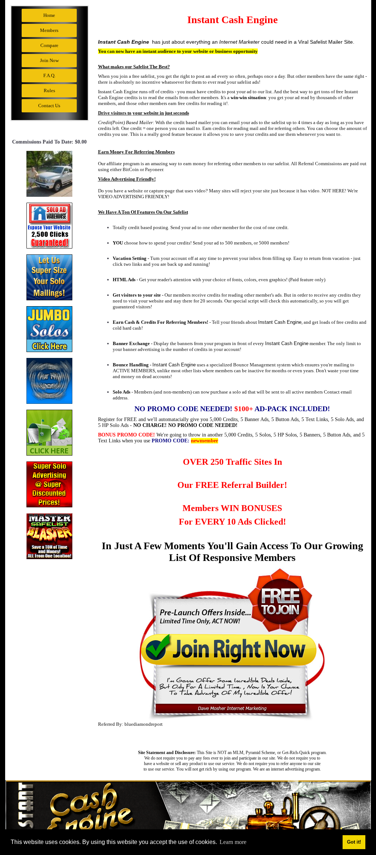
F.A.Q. (49, 75)
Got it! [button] (354, 842)
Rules (49, 90)
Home (49, 15)
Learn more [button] (233, 842)
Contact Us (49, 105)
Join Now (49, 60)
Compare (49, 45)
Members (49, 30)
